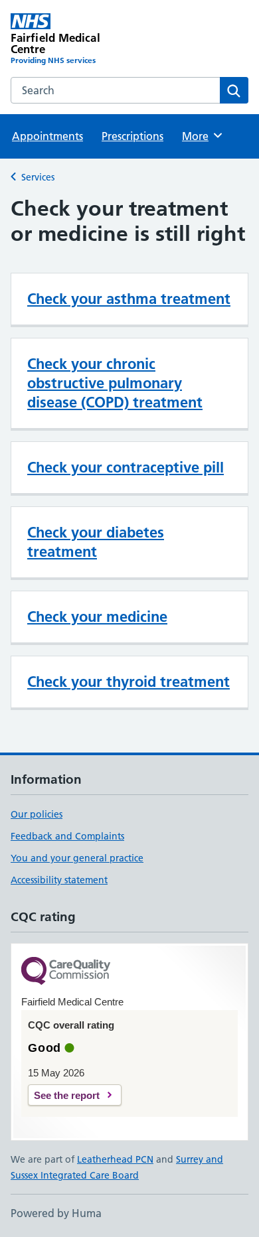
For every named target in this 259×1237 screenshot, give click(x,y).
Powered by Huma (56, 1213)
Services (37, 177)
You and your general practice (77, 858)
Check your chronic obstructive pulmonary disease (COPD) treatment (115, 382)
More (201, 136)
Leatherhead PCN (115, 1159)
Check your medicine (97, 616)
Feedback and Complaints (67, 836)
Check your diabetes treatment (95, 542)
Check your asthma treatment (128, 298)
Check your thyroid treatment (128, 681)
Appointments (47, 136)
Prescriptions (132, 136)
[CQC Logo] (65, 972)
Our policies (36, 814)
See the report (67, 1095)
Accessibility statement (59, 880)
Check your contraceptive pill (125, 467)
